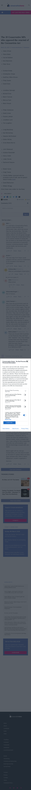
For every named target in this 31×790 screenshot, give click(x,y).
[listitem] (15, 391)
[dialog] (15, 395)
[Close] (27, 361)
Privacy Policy (24, 428)
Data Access (15, 428)
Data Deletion (6, 428)
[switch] (24, 395)
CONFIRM (9, 422)
